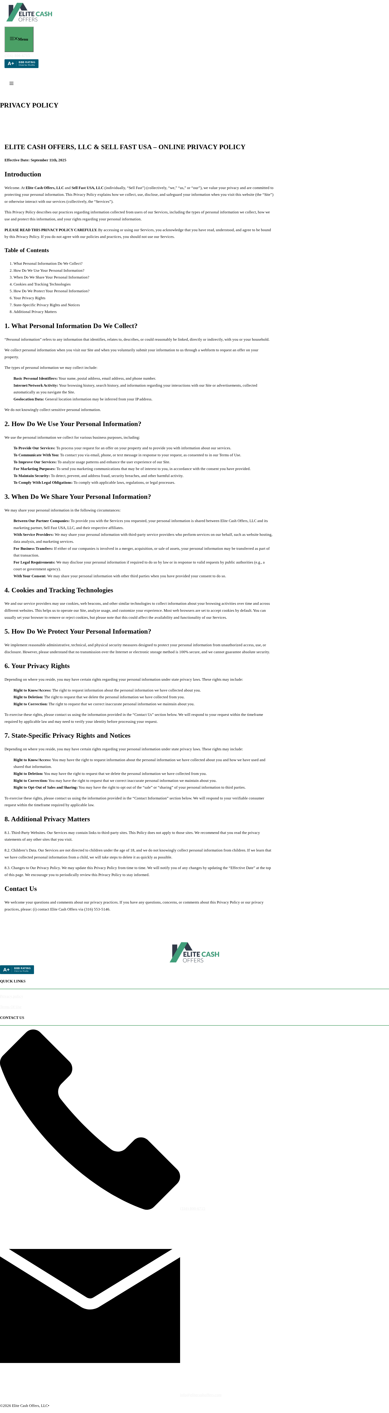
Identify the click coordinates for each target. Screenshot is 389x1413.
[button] (11, 84)
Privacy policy (11, 996)
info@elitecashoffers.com (201, 1395)
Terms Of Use (11, 1007)
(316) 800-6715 (17, 55)
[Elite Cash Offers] (29, 23)
